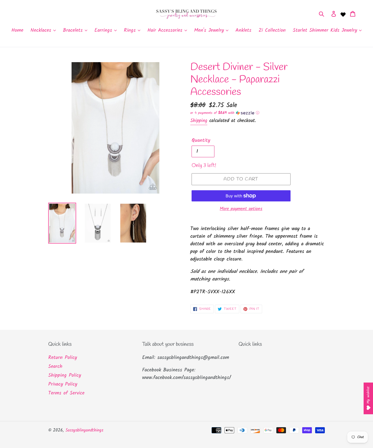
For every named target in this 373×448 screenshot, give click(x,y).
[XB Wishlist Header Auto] (343, 14)
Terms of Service (66, 393)
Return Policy (62, 358)
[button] (257, 113)
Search (55, 367)
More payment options (241, 208)
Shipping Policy (64, 375)
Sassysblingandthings (84, 430)
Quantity (201, 140)
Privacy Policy (62, 384)
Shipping (198, 121)
